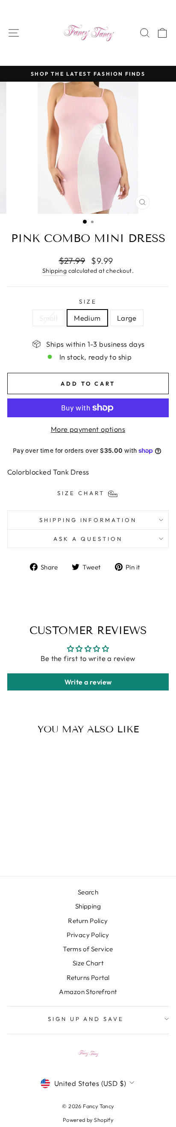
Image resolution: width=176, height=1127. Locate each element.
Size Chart (88, 963)
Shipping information (88, 519)
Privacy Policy (88, 935)
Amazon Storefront (88, 992)
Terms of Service (88, 949)
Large (127, 317)
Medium (87, 317)
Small (48, 317)
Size (88, 301)
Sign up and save (86, 1018)
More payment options (88, 429)
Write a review (88, 682)
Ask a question (88, 538)
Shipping (54, 270)
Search (88, 892)
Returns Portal (88, 978)
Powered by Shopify (88, 1119)
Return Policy (88, 921)
